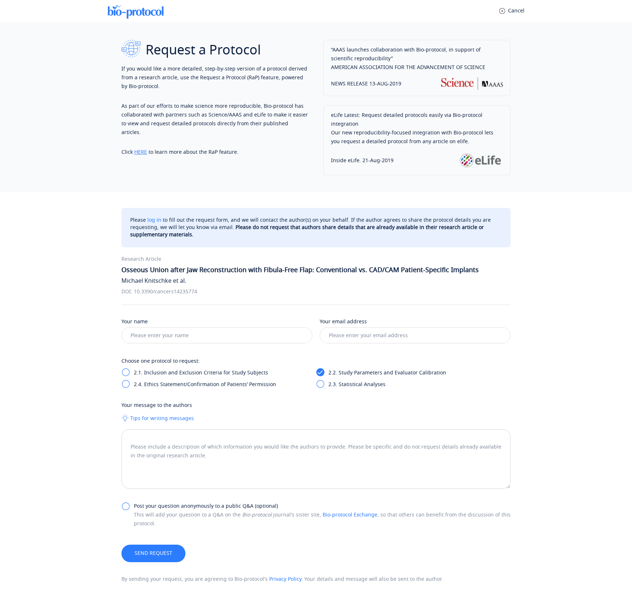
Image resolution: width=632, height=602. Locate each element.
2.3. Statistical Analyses (356, 384)
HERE (140, 152)
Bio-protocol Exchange (350, 515)
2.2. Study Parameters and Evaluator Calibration (387, 373)
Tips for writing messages (161, 418)
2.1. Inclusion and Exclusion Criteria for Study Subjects (201, 373)
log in (154, 220)
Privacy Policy (285, 579)
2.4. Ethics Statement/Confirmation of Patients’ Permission (205, 384)
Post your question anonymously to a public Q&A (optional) (206, 506)
